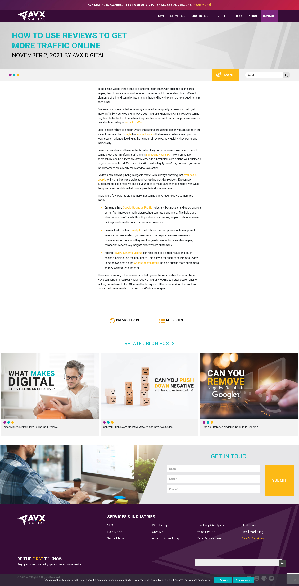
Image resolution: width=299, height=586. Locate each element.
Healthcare (249, 525)
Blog (239, 16)
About (253, 16)
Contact (269, 16)
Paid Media (114, 532)
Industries (199, 16)
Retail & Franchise (209, 538)
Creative (157, 532)
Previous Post (128, 320)
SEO (110, 525)
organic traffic (133, 123)
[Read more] (202, 5)
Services (177, 16)
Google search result (146, 263)
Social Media (115, 538)
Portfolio (221, 16)
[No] (294, 580)
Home (161, 16)
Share (228, 74)
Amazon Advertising (165, 538)
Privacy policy (244, 580)
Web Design (160, 525)
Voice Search (206, 532)
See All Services (253, 538)
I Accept (223, 580)
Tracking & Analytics (210, 525)
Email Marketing (252, 532)
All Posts (174, 320)
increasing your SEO (158, 155)
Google (127, 134)
